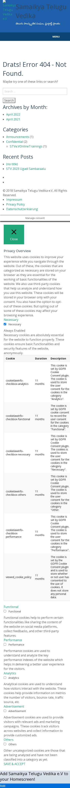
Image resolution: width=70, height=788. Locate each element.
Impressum (14, 199)
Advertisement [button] (14, 706)
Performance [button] (13, 640)
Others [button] (8, 740)
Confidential (14, 142)
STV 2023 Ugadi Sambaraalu (26, 169)
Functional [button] (11, 607)
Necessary (14, 324)
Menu (56, 36)
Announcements (17, 137)
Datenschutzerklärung (22, 209)
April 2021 (13, 119)
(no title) (12, 164)
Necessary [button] (11, 320)
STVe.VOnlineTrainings (26, 146)
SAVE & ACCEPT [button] (15, 764)
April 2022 (13, 114)
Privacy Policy (15, 204)
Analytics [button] (10, 673)
